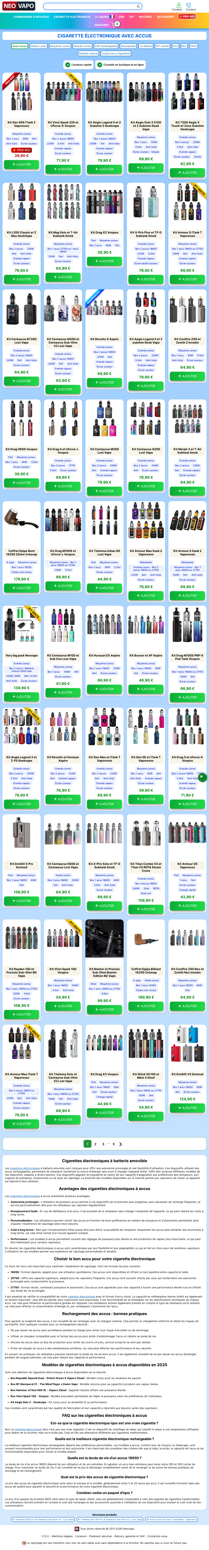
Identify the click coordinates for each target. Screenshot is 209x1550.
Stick (194, 46)
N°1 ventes (162, 46)
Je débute (146, 46)
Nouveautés (128, 46)
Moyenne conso (60, 46)
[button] (202, 777)
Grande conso (82, 46)
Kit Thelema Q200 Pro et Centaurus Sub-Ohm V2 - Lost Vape (42, 1519)
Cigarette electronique (72, 16)
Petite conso (38, 46)
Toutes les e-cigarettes (116, 53)
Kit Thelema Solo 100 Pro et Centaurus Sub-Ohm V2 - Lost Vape (110, 1519)
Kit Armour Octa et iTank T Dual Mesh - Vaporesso (171, 1519)
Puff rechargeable (106, 46)
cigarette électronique (81, 1296)
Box (184, 46)
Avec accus (19, 46)
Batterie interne (88, 53)
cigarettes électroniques (25, 1168)
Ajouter (23, 164)
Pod (175, 46)
